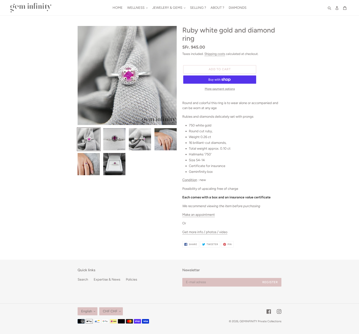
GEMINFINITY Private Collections (260, 321)
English (86, 311)
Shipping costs (214, 54)
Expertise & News (107, 279)
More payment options (220, 89)
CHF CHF (110, 311)
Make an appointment (198, 215)
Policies (131, 279)
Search (83, 279)
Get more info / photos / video (204, 232)
